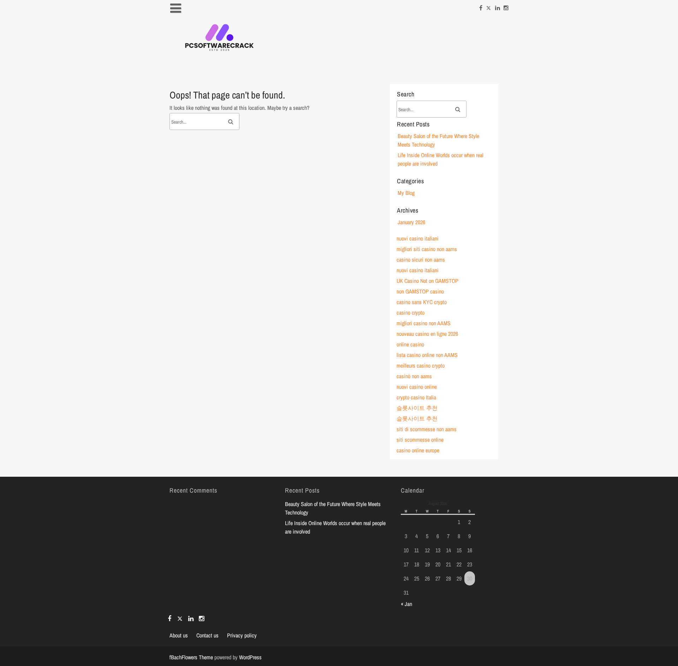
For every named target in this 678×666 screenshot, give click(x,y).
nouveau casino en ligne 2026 (427, 334)
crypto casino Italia (416, 397)
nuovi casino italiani (418, 238)
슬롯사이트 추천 (417, 408)
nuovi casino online (417, 387)
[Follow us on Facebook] (480, 6)
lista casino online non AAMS (427, 355)
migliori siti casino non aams (427, 249)
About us (179, 635)
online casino (410, 344)
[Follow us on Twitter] (489, 6)
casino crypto (410, 312)
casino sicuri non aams (421, 259)
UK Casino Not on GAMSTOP (427, 281)
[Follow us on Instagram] (506, 6)
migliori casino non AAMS (424, 323)
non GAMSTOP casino (420, 291)
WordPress (250, 657)
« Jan (406, 604)
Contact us (207, 635)
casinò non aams (414, 376)
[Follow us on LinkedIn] (497, 6)
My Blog (406, 193)
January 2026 (411, 222)
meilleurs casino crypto (421, 365)
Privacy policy (242, 635)
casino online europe (418, 450)
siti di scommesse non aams (427, 429)
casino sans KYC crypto (422, 302)
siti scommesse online (420, 440)
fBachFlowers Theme (191, 657)
